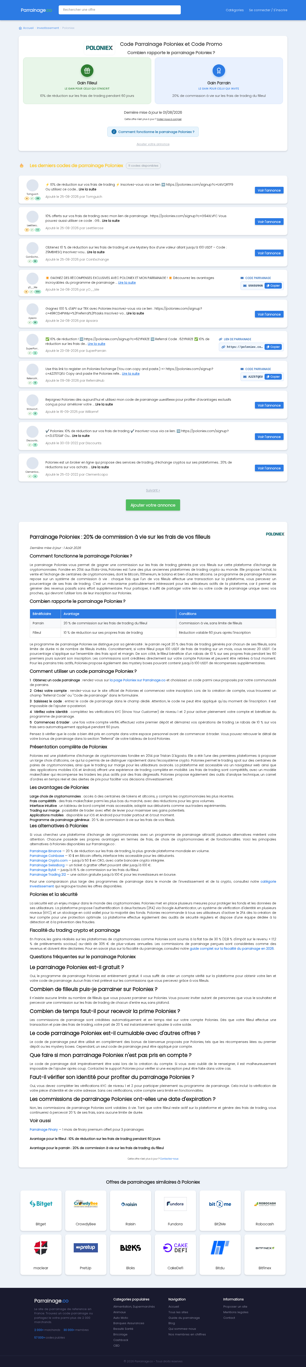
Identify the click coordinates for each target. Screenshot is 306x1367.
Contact (229, 1318)
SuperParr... (32, 348)
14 (35, 353)
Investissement (48, 28)
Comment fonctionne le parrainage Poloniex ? (154, 131)
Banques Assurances (128, 1323)
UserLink (32, 185)
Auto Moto (120, 1318)
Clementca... (33, 471)
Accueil (28, 28)
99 (35, 322)
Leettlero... (32, 225)
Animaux (119, 1312)
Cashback (120, 1340)
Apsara (32, 318)
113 (37, 229)
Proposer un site (235, 1306)
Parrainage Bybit (43, 870)
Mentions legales (235, 1312)
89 (35, 261)
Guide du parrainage (184, 1318)
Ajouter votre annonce (153, 144)
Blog (171, 1323)
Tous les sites (178, 1312)
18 (35, 413)
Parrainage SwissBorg (47, 865)
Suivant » (153, 490)
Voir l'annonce (269, 190)
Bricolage (120, 1334)
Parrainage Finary (44, 1129)
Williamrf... (33, 409)
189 (37, 198)
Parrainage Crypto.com (49, 860)
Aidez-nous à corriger (169, 119)
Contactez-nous (169, 1158)
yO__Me (32, 287)
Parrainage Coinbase (47, 855)
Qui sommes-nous (182, 1329)
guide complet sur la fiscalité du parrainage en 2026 (232, 948)
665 (38, 291)
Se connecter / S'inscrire (268, 10)
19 (35, 382)
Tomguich (32, 194)
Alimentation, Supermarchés (134, 1306)
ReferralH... (32, 378)
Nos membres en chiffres (187, 1334)
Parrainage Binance (45, 851)
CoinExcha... (32, 256)
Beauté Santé (123, 1329)
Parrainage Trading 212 (48, 874)
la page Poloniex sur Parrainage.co (138, 680)
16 (35, 444)
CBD (116, 1345)
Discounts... (32, 440)
